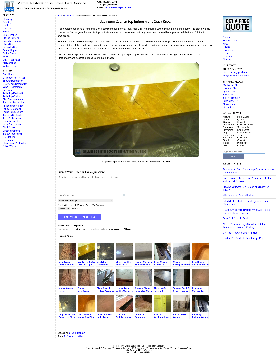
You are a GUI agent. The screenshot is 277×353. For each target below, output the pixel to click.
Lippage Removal (11, 130)
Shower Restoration (13, 80)
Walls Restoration (12, 124)
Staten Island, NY (231, 97)
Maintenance (9, 63)
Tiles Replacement (12, 118)
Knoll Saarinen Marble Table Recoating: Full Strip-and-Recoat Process (247, 180)
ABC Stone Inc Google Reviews (239, 195)
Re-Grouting (9, 137)
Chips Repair (9, 44)
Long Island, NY (231, 101)
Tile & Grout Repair (12, 133)
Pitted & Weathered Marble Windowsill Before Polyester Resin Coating (246, 211)
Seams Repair (10, 50)
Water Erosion (10, 66)
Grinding (7, 22)
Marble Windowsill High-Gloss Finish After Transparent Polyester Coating (244, 225)
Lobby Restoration (12, 109)
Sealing (6, 56)
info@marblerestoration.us (236, 75)
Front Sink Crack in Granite (236, 218)
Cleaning (7, 19)
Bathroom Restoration (14, 77)
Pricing (226, 47)
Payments (228, 50)
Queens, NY (229, 91)
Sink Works (8, 90)
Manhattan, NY (230, 85)
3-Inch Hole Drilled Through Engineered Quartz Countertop (247, 203)
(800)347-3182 (110, 2)
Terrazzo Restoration (13, 115)
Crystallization (10, 35)
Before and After (74, 336)
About (226, 43)
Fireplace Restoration (14, 102)
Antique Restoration (13, 105)
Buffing (6, 31)
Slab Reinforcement (13, 99)
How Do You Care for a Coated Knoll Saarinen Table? (246, 188)
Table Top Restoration (14, 93)
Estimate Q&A (230, 40)
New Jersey (229, 104)
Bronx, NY (228, 94)
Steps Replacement (13, 112)
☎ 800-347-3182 (232, 69)
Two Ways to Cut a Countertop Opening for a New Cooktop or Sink (248, 171)
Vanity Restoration (12, 87)
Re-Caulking (9, 140)
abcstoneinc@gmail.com (118, 7)
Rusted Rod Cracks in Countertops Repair (244, 238)
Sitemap (227, 59)
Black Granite (9, 127)
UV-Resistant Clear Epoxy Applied (240, 232)
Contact (227, 37)
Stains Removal (11, 53)
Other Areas (229, 107)
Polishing (7, 28)
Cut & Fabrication (12, 60)
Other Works (9, 146)
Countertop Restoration (15, 84)
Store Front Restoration (15, 143)
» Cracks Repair (12, 47)
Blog (225, 53)
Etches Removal (11, 38)
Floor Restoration (11, 121)
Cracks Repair (77, 333)
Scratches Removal (13, 41)
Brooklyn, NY (229, 88)
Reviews (227, 56)
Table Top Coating (12, 96)
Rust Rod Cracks (11, 74)
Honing (6, 25)
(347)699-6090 (110, 4)
